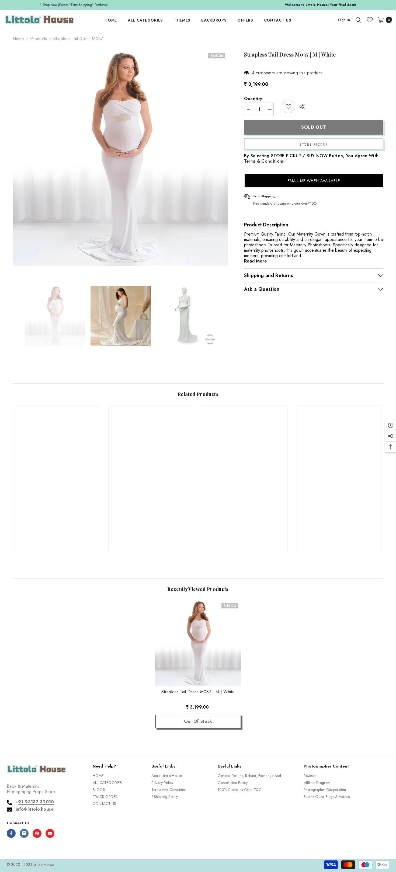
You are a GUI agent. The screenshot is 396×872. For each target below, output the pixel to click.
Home (18, 38)
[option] (198, 5)
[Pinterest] (37, 833)
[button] (314, 180)
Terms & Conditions (264, 161)
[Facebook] (11, 833)
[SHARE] (300, 106)
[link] (57, 530)
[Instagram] (24, 833)
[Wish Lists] (370, 20)
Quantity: (253, 98)
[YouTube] (50, 833)
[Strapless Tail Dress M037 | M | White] (198, 643)
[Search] (358, 20)
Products (38, 38)
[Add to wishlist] (288, 106)
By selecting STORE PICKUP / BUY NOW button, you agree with (311, 158)
